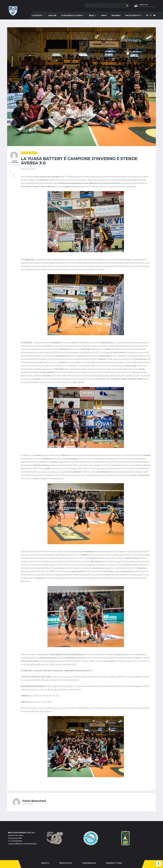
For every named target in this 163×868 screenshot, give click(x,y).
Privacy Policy (65, 863)
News (91, 15)
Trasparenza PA (89, 863)
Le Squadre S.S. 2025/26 (71, 15)
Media (104, 15)
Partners (116, 15)
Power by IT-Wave (114, 863)
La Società (37, 15)
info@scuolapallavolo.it (147, 6)
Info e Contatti (132, 15)
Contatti (45, 863)
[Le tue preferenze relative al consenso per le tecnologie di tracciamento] (158, 863)
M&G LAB (52, 15)
